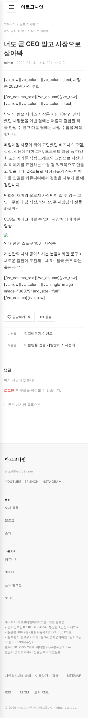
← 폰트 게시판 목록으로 (22, 405)
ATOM (24, 692)
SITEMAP (74, 675)
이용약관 (41, 675)
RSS (8, 692)
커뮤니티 (10, 24)
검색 (55, 675)
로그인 (9, 390)
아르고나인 (32, 6)
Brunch (31, 481)
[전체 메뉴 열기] (11, 7)
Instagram (52, 481)
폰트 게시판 (27, 24)
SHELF (10, 572)
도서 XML (41, 692)
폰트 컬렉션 (13, 585)
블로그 (9, 520)
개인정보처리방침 (18, 675)
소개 (8, 533)
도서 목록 (12, 508)
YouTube (13, 481)
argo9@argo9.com (19, 471)
